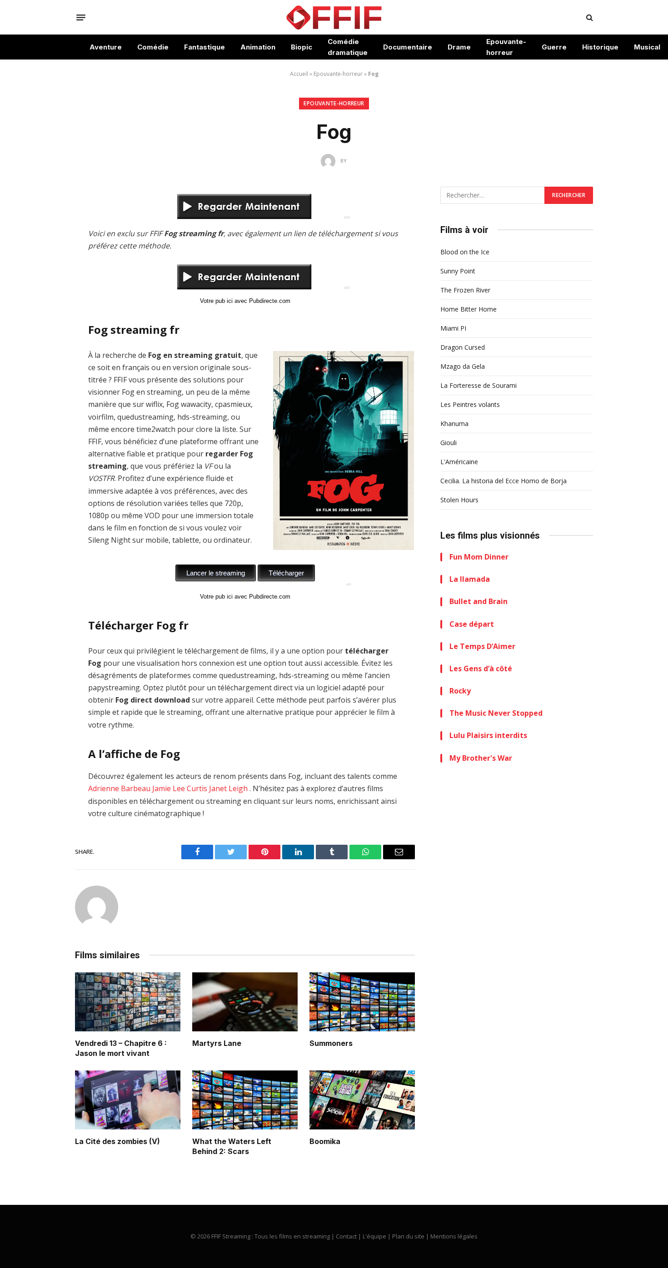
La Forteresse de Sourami (478, 385)
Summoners (331, 1043)
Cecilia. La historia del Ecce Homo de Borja (503, 480)
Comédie (153, 47)
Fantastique (204, 47)
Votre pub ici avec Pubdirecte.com (245, 300)
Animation (257, 47)
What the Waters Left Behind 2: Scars (231, 1146)
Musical (647, 47)
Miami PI (453, 328)
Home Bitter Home (468, 309)
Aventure (106, 47)
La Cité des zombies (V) (117, 1141)
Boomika (324, 1141)
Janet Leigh (228, 788)
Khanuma (454, 423)
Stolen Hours (459, 499)
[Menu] (80, 17)
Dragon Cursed (462, 347)
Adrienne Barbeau (119, 788)
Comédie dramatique (348, 47)
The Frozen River (465, 290)
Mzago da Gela (462, 366)
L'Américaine (459, 461)
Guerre (554, 47)
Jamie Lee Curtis (179, 788)
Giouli (448, 442)
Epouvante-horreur (506, 47)
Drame (459, 47)
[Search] (588, 17)
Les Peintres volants (470, 404)
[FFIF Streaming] (334, 17)
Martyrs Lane (216, 1043)
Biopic (301, 47)
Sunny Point (457, 271)
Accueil (299, 74)
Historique (600, 47)
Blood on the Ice (464, 252)
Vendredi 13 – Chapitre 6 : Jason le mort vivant (121, 1048)
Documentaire (407, 47)
